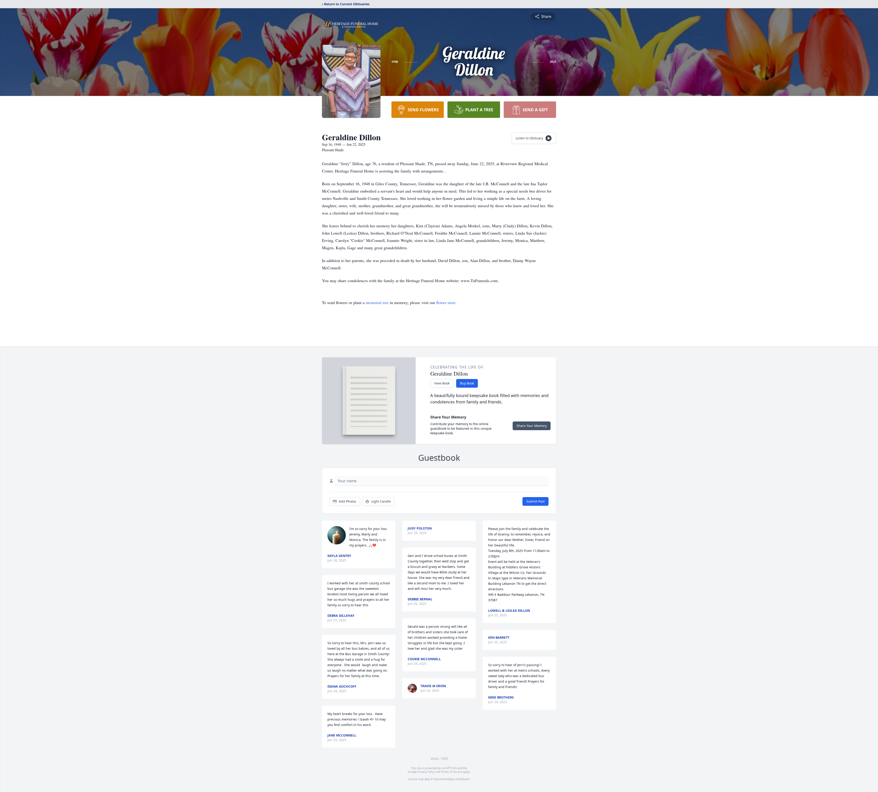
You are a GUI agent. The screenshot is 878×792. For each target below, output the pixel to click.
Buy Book (467, 383)
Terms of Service (451, 772)
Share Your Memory (532, 426)
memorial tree (377, 302)
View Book (442, 383)
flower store (445, 302)
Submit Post (535, 501)
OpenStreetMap (444, 779)
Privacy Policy (426, 772)
